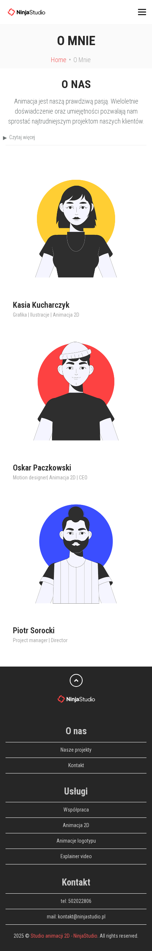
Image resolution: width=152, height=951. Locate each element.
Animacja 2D (76, 825)
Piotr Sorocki (34, 630)
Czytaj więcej (22, 137)
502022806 (79, 901)
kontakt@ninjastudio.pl (82, 917)
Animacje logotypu (76, 841)
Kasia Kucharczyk (41, 305)
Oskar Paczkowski (42, 467)
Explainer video (76, 856)
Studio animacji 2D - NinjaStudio (64, 936)
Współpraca (76, 810)
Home (58, 60)
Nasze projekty (76, 750)
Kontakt (76, 765)
